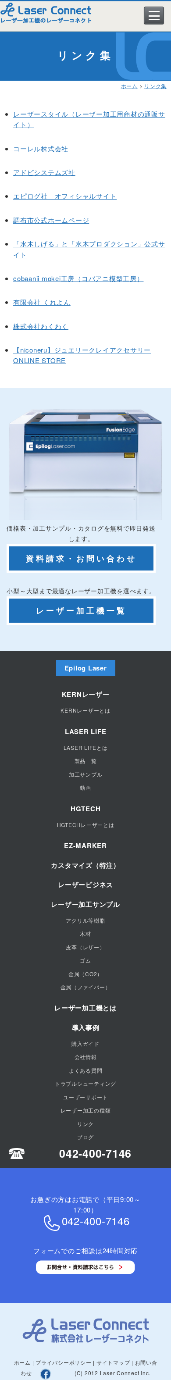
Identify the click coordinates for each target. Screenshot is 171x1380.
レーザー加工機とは (85, 1008)
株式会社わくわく (40, 326)
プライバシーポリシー (64, 1362)
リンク (85, 1123)
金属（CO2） (85, 973)
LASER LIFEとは (86, 747)
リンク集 (155, 85)
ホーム (129, 85)
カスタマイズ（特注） (85, 865)
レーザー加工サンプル (85, 904)
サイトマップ (113, 1362)
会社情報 (86, 1056)
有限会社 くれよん (42, 302)
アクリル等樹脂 (85, 920)
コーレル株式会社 (40, 148)
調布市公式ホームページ (51, 220)
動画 (85, 787)
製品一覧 (86, 760)
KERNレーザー (86, 694)
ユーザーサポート (85, 1097)
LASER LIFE (86, 731)
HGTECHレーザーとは (85, 824)
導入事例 (86, 1027)
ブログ (85, 1137)
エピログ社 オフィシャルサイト (65, 195)
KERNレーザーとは (85, 710)
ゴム (85, 960)
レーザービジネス (85, 884)
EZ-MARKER (85, 845)
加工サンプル (86, 774)
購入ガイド (85, 1043)
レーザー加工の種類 (86, 1110)
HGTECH (86, 808)
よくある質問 (86, 1070)
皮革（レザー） (85, 947)
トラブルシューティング (85, 1083)
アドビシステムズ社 (44, 172)
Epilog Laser (85, 668)
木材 (85, 933)
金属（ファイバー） (86, 987)
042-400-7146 (95, 1153)
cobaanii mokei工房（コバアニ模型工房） (78, 278)
